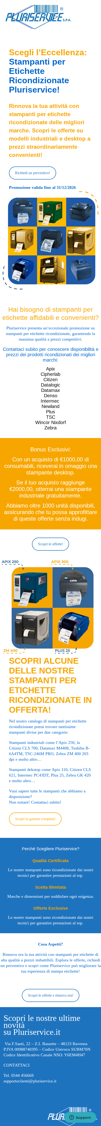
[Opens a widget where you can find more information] (80, 1118)
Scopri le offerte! (50, 544)
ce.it (52, 1081)
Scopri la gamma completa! (35, 819)
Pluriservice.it (36, 1032)
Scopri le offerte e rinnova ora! (50, 995)
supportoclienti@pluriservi (26, 1081)
